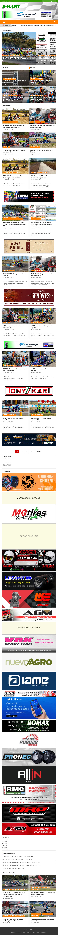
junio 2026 (4, 843)
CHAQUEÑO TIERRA (7, 78)
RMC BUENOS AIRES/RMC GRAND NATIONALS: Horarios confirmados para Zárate (41, 224)
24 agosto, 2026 (34, 84)
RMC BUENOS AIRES (8, 219)
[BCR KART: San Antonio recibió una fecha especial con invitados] (15, 166)
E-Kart (13, 62)
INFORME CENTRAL (46, 887)
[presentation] (53, 30)
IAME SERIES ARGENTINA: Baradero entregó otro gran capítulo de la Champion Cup (14, 894)
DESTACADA (12, 57)
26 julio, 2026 (6, 922)
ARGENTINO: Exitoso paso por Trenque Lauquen (25, 60)
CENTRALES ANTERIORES (9, 889)
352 (32, 451)
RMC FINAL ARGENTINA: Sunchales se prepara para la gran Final (42, 177)
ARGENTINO (6, 57)
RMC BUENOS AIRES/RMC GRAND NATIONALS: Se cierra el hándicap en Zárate (14, 224)
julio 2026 (4, 841)
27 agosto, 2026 (6, 129)
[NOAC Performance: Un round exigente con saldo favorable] (15, 359)
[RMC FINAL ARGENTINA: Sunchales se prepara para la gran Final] (42, 166)
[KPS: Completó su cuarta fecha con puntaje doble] (15, 316)
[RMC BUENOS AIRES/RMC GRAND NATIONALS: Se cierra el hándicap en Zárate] (15, 213)
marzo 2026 (5, 849)
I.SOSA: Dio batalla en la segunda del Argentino (41, 81)
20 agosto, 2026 (6, 84)
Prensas (33, 68)
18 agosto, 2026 (6, 100)
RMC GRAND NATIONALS (17, 219)
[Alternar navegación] (4, 22)
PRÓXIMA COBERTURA (14, 217)
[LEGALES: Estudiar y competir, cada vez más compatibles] (42, 264)
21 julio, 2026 (33, 922)
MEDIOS (14, 78)
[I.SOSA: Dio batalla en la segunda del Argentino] (42, 316)
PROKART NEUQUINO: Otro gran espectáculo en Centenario (13, 98)
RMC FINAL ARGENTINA (41, 172)
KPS (9, 146)
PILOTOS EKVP (40, 78)
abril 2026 (4, 847)
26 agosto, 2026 (34, 179)
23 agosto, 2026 (34, 154)
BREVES (16, 122)
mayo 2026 (4, 845)
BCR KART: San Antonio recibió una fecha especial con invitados (14, 126)
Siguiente (38, 451)
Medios (5, 68)
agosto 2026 (5, 840)
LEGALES (43, 122)
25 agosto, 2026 (7, 62)
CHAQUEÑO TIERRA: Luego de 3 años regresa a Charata (14, 81)
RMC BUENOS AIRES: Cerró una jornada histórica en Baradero (43, 893)
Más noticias (7, 105)
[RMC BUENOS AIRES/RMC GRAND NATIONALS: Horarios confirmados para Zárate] (42, 213)
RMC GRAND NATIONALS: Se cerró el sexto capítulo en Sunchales (14, 920)
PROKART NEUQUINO (12, 95)
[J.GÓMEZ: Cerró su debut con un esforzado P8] (42, 408)
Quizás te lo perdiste (9, 873)
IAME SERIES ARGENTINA (20, 889)
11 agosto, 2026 (6, 898)
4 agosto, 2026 (34, 896)
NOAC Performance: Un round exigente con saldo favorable (42, 98)
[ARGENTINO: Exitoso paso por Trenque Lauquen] (15, 264)
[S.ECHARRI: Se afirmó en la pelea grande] (15, 408)
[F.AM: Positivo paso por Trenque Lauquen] (42, 359)
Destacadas (7, 30)
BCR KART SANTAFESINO (8, 122)
